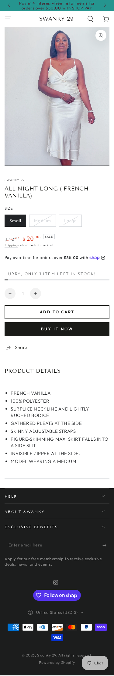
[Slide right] (104, 5)
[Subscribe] (105, 545)
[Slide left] (10, 5)
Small (15, 220)
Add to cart (57, 311)
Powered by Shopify (57, 662)
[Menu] (8, 19)
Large (70, 220)
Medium (42, 220)
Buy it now (57, 328)
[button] (90, 19)
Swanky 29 (15, 180)
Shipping (11, 245)
